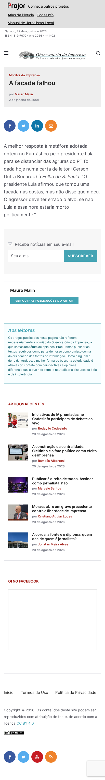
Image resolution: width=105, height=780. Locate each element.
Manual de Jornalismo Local (31, 23)
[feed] (51, 757)
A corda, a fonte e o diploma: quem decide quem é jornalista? (62, 536)
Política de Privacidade (75, 692)
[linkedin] (37, 126)
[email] (51, 126)
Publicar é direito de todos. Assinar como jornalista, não (62, 481)
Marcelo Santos (49, 488)
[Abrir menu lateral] (6, 52)
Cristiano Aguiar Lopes (55, 516)
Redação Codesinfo (52, 428)
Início (9, 692)
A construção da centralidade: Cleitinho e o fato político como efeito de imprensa (64, 450)
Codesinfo (45, 15)
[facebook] (10, 126)
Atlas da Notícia (21, 15)
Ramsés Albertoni (51, 461)
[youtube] (37, 757)
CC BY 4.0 (25, 723)
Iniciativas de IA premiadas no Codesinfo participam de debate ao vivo (62, 418)
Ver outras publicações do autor (44, 300)
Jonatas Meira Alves (53, 544)
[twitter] (23, 126)
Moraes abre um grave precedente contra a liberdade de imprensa (62, 508)
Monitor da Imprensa (24, 75)
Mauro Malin (24, 94)
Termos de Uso (34, 692)
